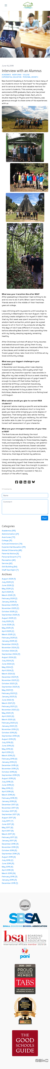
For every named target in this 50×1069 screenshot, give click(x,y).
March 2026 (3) (8, 595)
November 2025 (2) (10, 608)
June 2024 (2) (8, 664)
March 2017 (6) (8, 834)
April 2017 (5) (8, 831)
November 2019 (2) (10, 729)
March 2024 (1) (8, 673)
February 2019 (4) (9, 759)
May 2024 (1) (7, 667)
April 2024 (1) (7, 670)
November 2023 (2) (10, 680)
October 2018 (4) (9, 772)
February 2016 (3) (9, 876)
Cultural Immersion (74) (12, 544)
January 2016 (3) (9, 880)
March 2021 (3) (8, 703)
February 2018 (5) (9, 798)
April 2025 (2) (8, 631)
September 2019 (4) (11, 736)
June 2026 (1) (8, 585)
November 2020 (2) (10, 709)
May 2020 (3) (8, 713)
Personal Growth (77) (11, 557)
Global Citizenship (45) (12, 550)
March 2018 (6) (8, 795)
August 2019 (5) (9, 739)
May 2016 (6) (7, 867)
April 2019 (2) (8, 752)
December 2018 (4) (10, 765)
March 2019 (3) (8, 755)
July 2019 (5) (7, 742)
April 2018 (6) (8, 791)
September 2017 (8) (11, 814)
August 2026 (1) (9, 579)
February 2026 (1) (9, 598)
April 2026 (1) (7, 592)
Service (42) (7, 563)
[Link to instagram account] (40, 1060)
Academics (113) (9, 530)
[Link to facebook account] (37, 1060)
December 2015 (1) (10, 883)
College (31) (7, 540)
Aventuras (16, 75)
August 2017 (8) (9, 817)
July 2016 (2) (7, 860)
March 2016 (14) (9, 873)
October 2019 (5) (9, 732)
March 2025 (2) (8, 634)
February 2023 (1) (9, 693)
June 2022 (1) (8, 700)
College (26, 75)
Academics (6, 75)
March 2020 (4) (8, 719)
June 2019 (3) (8, 745)
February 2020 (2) (10, 723)
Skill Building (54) (9, 566)
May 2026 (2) (8, 588)
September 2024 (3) (11, 654)
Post (44, 518)
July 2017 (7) (7, 821)
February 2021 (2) (9, 706)
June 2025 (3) (8, 624)
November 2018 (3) (10, 768)
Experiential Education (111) (14, 547)
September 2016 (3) (11, 853)
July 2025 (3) (8, 621)
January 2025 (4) (9, 641)
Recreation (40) (9, 560)
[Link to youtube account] (46, 1060)
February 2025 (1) (9, 637)
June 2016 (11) (8, 863)
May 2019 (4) (7, 749)
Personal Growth (30, 77)
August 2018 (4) (9, 778)
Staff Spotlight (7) (10, 570)
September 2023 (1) (11, 687)
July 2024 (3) (8, 660)
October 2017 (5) (9, 811)
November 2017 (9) (10, 808)
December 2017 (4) (10, 804)
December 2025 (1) (10, 605)
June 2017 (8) (8, 824)
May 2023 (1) (7, 690)
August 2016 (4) (9, 857)
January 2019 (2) (9, 762)
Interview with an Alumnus (22, 71)
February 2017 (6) (9, 837)
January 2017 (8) (9, 840)
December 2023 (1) (10, 677)
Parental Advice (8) (10, 553)
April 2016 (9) (8, 870)
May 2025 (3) (8, 628)
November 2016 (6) (10, 847)
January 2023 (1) (9, 696)
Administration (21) (10, 534)
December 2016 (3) (10, 844)
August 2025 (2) (9, 618)
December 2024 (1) (10, 644)
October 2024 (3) (9, 651)
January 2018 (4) (9, 801)
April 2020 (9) (8, 716)
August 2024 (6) (9, 657)
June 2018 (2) (8, 785)
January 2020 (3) (9, 726)
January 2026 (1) (9, 601)
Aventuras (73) (8, 537)
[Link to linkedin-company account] (43, 1060)
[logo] (28, 5)
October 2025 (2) (9, 611)
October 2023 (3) (9, 683)
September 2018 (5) (11, 775)
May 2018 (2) (7, 788)
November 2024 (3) (10, 647)
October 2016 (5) (9, 850)
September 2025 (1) (11, 615)
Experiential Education (11, 77)
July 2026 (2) (8, 582)
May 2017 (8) (7, 827)
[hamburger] (6, 5)
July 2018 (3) (7, 781)
